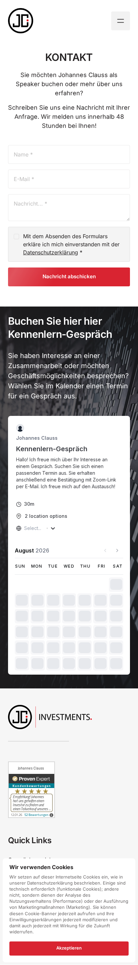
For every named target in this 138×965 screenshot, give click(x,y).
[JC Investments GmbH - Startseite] (20, 20)
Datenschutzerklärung (50, 252)
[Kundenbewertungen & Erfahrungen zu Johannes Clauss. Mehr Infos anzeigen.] (31, 816)
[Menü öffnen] (120, 20)
